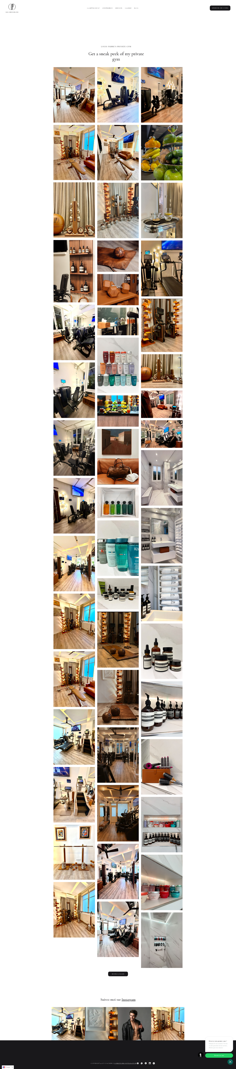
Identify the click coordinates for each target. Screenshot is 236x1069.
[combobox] (8, 1067)
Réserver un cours (220, 8)
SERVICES (118, 8)
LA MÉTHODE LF (93, 8)
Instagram (129, 999)
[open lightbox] (74, 95)
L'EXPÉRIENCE (107, 8)
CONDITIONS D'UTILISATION (125, 1063)
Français (8, 1067)
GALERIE (128, 8)
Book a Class (118, 974)
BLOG (136, 8)
